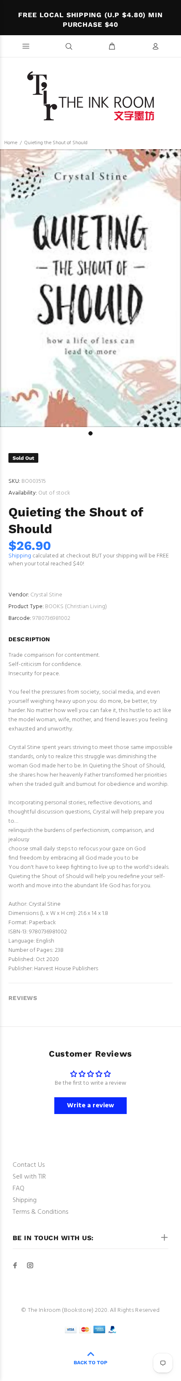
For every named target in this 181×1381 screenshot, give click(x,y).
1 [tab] (90, 433)
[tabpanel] (90, 288)
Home (10, 143)
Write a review (90, 1105)
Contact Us (29, 1165)
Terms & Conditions (40, 1212)
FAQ (18, 1188)
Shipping (19, 556)
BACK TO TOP (90, 1362)
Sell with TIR (29, 1176)
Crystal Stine (46, 595)
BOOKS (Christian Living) (76, 606)
